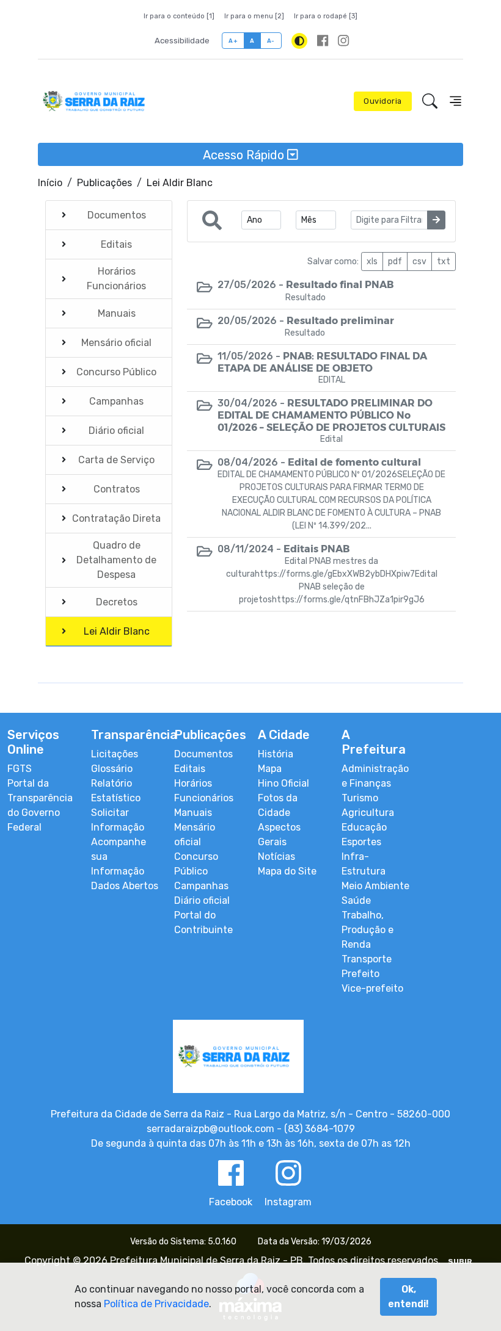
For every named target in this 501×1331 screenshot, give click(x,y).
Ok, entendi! (408, 1296)
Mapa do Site (287, 871)
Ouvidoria (383, 101)
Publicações (104, 183)
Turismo (360, 798)
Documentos (203, 754)
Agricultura (368, 812)
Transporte (367, 959)
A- (271, 40)
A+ (233, 40)
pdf (395, 261)
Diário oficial (202, 900)
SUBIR (460, 1261)
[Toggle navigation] (455, 101)
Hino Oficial (283, 783)
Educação (364, 827)
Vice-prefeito (372, 988)
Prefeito (360, 973)
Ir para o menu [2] (254, 16)
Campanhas (201, 886)
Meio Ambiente (375, 886)
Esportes (361, 842)
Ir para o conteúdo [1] (179, 16)
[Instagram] (343, 40)
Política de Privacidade (156, 1304)
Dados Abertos (124, 886)
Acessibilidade (182, 40)
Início (50, 183)
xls (372, 261)
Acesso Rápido (245, 154)
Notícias (276, 856)
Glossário (112, 768)
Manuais (193, 812)
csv (419, 261)
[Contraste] (299, 41)
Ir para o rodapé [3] (325, 16)
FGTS (19, 768)
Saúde (356, 900)
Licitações (114, 754)
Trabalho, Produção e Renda (367, 929)
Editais (189, 768)
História (275, 754)
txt (443, 261)
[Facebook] (322, 40)
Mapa (270, 768)
